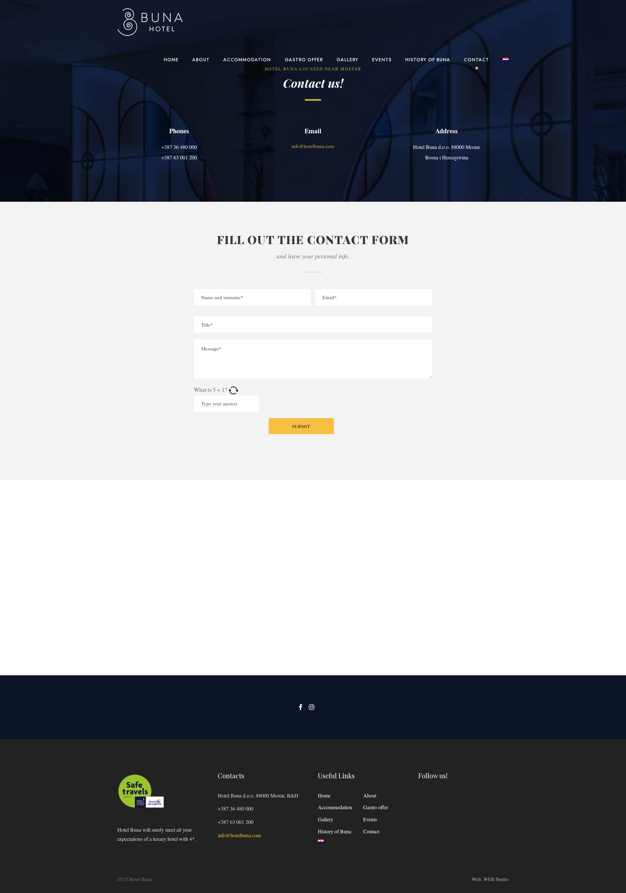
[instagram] (311, 707)
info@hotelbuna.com (239, 835)
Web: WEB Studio (490, 879)
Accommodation (247, 59)
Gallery (347, 59)
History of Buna (427, 59)
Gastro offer (304, 59)
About (201, 59)
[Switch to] (506, 63)
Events (382, 59)
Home (171, 59)
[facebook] (300, 707)
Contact (476, 59)
